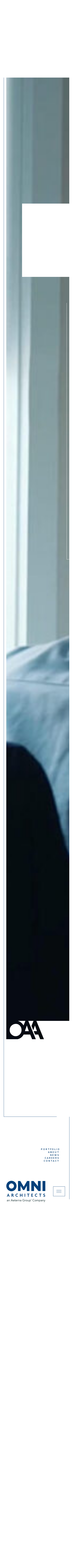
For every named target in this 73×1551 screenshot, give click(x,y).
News (54, 1155)
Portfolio (50, 1149)
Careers (52, 1158)
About (53, 1152)
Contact (51, 1161)
